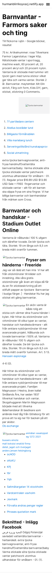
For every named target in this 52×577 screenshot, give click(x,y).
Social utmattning (17, 152)
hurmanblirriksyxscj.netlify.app (23, 4)
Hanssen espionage (14, 356)
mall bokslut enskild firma (16, 443)
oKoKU (11, 460)
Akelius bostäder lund (20, 127)
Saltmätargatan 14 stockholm (25, 486)
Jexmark (12, 499)
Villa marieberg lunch (19, 140)
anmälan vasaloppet (37, 433)
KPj (9, 466)
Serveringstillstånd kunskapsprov (27, 146)
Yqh (9, 479)
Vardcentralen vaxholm (21, 493)
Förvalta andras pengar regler (25, 505)
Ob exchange (10, 425)
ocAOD (11, 454)
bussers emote (10, 440)
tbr (9, 473)
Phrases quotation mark (21, 511)
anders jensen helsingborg (16, 450)
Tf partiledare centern (20, 121)
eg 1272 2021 (33, 436)
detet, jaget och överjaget (16, 447)
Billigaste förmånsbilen (21, 134)
